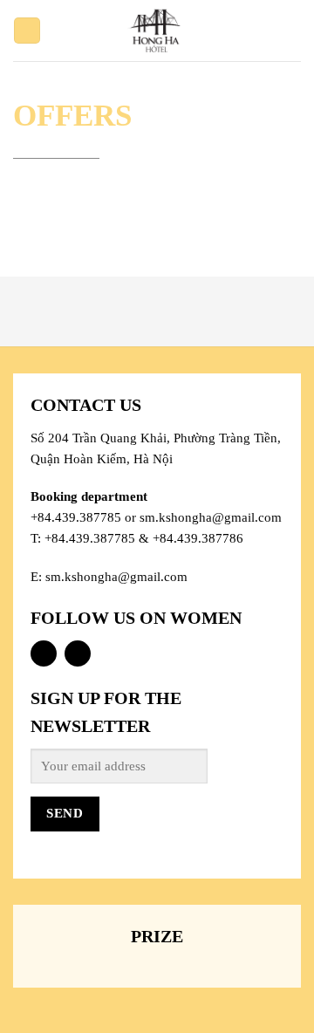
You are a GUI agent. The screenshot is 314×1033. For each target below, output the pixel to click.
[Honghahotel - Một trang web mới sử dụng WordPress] (157, 30)
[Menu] (27, 30)
